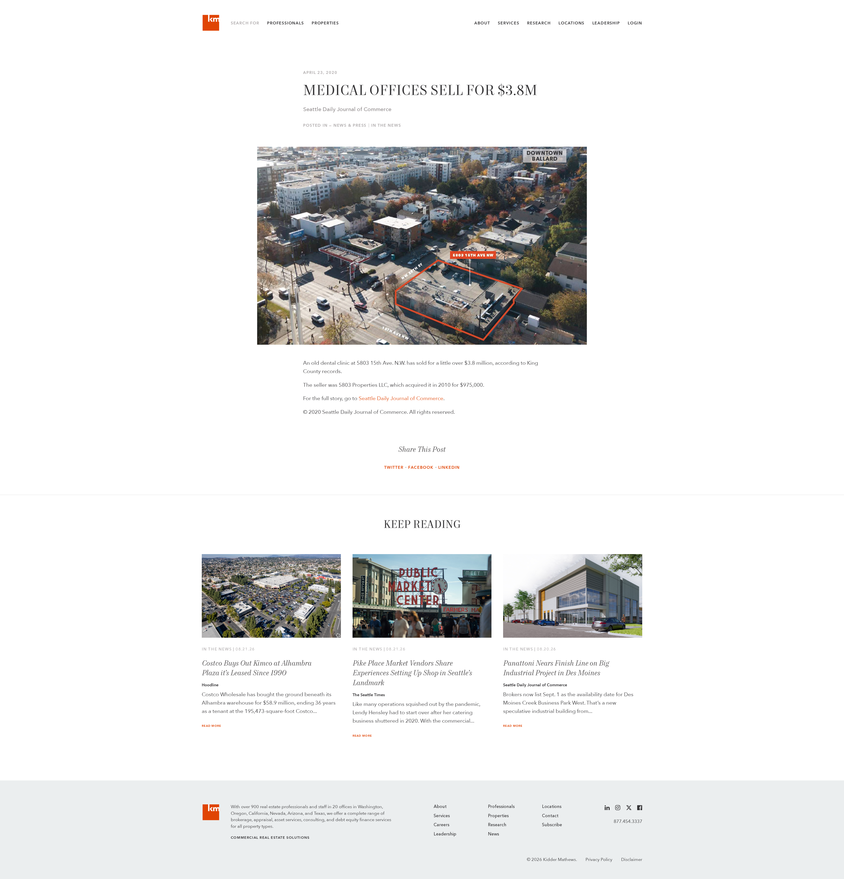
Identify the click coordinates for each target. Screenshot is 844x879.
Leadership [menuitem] (445, 834)
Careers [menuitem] (441, 825)
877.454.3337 (628, 821)
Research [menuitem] (497, 825)
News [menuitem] (493, 834)
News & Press (349, 125)
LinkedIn (449, 467)
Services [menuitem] (442, 816)
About (482, 23)
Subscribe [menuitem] (552, 825)
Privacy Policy (599, 859)
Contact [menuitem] (550, 816)
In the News (386, 125)
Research (539, 23)
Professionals (285, 23)
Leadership (606, 23)
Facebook (420, 467)
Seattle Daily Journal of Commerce (401, 398)
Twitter (393, 467)
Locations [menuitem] (552, 807)
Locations (571, 23)
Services (508, 23)
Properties (325, 23)
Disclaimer (631, 859)
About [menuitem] (440, 807)
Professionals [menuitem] (501, 807)
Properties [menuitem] (498, 816)
